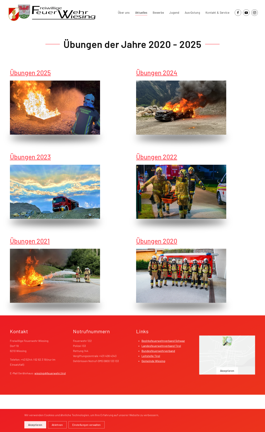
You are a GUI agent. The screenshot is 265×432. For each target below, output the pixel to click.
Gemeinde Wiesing (153, 361)
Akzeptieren (227, 370)
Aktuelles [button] (141, 12)
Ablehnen (57, 424)
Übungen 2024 (156, 72)
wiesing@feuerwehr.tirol (50, 373)
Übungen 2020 (156, 241)
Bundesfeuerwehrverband (158, 351)
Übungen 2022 (156, 157)
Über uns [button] (124, 12)
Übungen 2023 (30, 157)
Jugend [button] (174, 12)
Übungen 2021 (30, 241)
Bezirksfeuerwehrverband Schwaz (163, 340)
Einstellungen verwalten (86, 424)
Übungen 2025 (30, 72)
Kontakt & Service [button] (217, 12)
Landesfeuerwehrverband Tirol (161, 345)
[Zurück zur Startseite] (52, 13)
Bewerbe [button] (158, 12)
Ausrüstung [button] (192, 12)
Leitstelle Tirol (151, 356)
